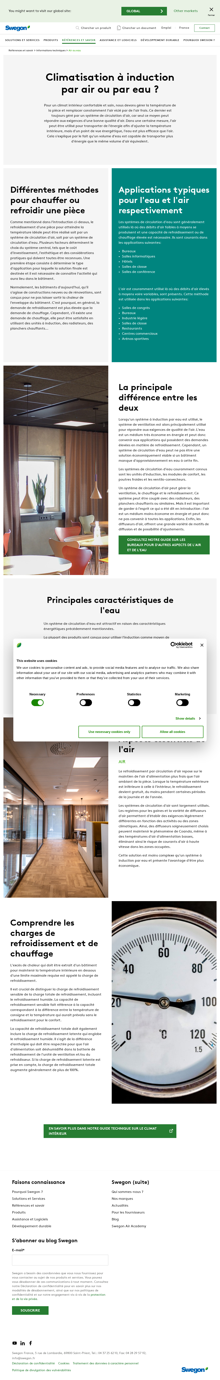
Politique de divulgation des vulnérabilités (41, 1370)
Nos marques (122, 1199)
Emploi (166, 28)
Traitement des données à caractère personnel (106, 1363)
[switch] (86, 702)
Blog (115, 1219)
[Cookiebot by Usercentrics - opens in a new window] (173, 645)
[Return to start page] (17, 28)
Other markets (186, 11)
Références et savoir (21, 50)
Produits (19, 1212)
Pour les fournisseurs (128, 1212)
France (184, 28)
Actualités (120, 1206)
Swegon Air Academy (129, 1226)
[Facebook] (30, 1345)
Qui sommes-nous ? (127, 1192)
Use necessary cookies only (109, 732)
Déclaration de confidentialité (33, 1363)
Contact (204, 28)
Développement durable (31, 1226)
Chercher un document (138, 28)
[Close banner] (201, 645)
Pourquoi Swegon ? (27, 1192)
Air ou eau (75, 50)
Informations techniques (51, 50)
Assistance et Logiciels (30, 1219)
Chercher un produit (95, 28)
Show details (185, 718)
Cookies (63, 1363)
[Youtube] (14, 1345)
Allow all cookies (172, 732)
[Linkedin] (22, 1345)
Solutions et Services (28, 1199)
